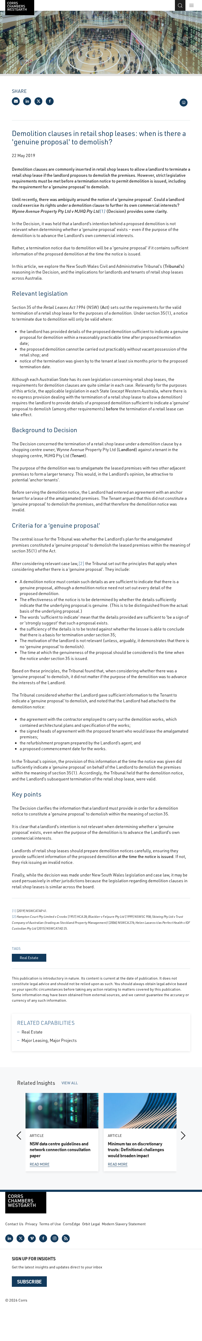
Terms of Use (50, 1223)
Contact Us (14, 1223)
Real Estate (32, 1032)
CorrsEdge (71, 1223)
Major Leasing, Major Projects (49, 1040)
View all (70, 1082)
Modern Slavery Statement (124, 1223)
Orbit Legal (91, 1223)
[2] (81, 563)
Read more (39, 1164)
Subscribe (29, 1281)
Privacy (31, 1223)
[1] (102, 211)
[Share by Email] (16, 101)
